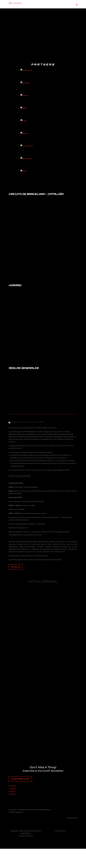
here (42, 359)
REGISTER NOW (19, 39)
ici (27, 528)
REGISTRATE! (43, 324)
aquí (44, 318)
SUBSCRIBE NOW (20, 779)
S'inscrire (15, 567)
